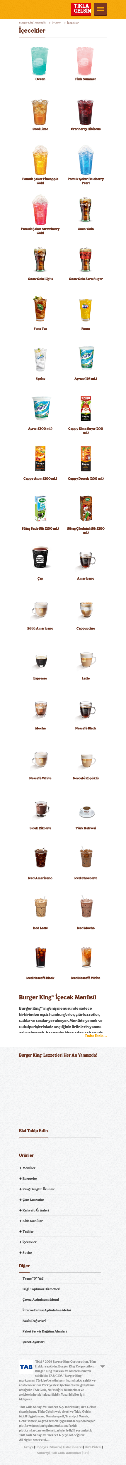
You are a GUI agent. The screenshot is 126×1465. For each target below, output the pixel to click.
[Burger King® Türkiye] (27, 9)
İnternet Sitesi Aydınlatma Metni (47, 1310)
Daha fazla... (96, 1036)
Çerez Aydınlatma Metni (41, 1299)
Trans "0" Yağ (33, 1278)
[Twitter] (34, 1146)
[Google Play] (63, 1070)
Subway (43, 1453)
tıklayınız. (26, 1399)
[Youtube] (45, 1146)
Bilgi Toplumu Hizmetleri (41, 1289)
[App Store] (33, 1070)
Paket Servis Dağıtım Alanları (45, 1331)
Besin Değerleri (34, 1321)
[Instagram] (56, 1146)
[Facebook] (23, 1146)
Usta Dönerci (73, 1447)
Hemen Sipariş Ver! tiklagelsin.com (42, 1115)
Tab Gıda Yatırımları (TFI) (70, 1453)
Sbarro (55, 1447)
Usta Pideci (93, 1447)
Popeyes (41, 1447)
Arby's (28, 1447)
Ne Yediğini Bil (42, 1094)
